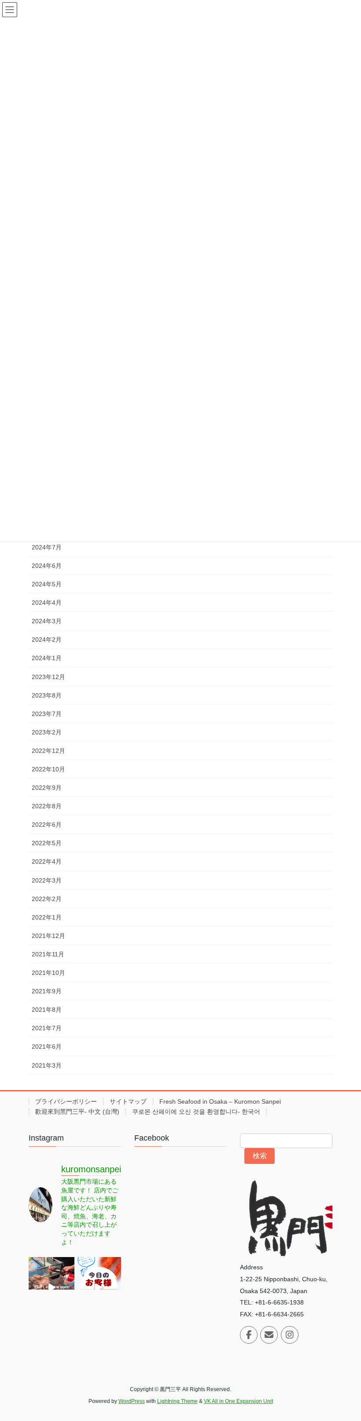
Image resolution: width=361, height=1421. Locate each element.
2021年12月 (48, 935)
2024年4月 (47, 602)
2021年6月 (47, 1046)
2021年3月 (47, 1065)
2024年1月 (47, 657)
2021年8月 (47, 1009)
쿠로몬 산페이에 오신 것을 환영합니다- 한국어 (196, 1111)
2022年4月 (47, 861)
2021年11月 (48, 954)
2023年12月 (48, 676)
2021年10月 (48, 972)
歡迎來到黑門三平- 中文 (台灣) (77, 1111)
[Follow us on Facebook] (249, 1335)
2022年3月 (47, 880)
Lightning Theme (177, 1401)
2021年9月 (47, 991)
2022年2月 (47, 898)
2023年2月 (47, 732)
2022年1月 (47, 917)
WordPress (131, 1401)
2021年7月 (47, 1028)
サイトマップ (128, 1101)
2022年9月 (47, 787)
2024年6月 (47, 565)
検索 (260, 1155)
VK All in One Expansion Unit (238, 1401)
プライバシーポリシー (66, 1101)
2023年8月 (47, 695)
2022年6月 (47, 824)
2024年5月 (47, 584)
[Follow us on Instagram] (289, 1335)
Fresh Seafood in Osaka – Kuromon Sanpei (220, 1101)
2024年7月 (47, 547)
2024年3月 (47, 621)
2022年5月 (47, 843)
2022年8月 (47, 806)
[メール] (269, 1335)
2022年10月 (48, 769)
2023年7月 (47, 713)
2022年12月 (48, 750)
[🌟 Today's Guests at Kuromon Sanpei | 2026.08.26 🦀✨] (98, 1287)
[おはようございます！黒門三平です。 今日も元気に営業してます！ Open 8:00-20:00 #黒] (51, 1287)
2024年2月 (47, 639)
